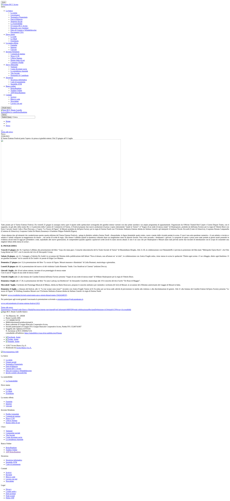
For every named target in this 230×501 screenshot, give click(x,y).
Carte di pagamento (18, 82)
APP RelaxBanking (18, 93)
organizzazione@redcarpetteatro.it (70, 299)
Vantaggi (14, 67)
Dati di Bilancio (17, 19)
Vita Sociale (15, 73)
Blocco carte (15, 99)
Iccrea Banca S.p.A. (24, 348)
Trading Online (16, 91)
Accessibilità (126, 310)
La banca (9, 11)
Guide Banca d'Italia (25, 310)
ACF (114, 310)
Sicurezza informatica (19, 80)
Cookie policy (11, 491)
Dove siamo (10, 34)
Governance (15, 15)
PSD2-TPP (10, 498)
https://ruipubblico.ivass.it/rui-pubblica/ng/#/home (43, 333)
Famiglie (14, 45)
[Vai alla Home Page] (11, 110)
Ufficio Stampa (16, 58)
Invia (3, 2)
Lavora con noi (16, 103)
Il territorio (15, 41)
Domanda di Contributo (20, 75)
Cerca (4, 115)
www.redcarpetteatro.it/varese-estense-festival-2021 (20, 303)
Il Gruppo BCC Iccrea (19, 26)
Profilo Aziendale (12, 414)
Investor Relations (12, 52)
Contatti (9, 95)
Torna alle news (7, 132)
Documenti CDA (17, 32)
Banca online (11, 86)
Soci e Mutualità (12, 65)
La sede (13, 37)
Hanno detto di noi (18, 60)
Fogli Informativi (60, 310)
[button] (115, 7)
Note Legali (10, 496)
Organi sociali (11, 362)
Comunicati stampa (18, 54)
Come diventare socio (19, 69)
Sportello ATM (16, 84)
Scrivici (13, 97)
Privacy (118, 310)
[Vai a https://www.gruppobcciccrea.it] (9, 4)
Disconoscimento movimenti (43, 310)
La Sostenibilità (16, 24)
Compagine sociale (13, 433)
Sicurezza (9, 78)
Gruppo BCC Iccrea (13, 369)
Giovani (14, 50)
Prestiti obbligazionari (80, 310)
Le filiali (14, 39)
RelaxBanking (16, 88)
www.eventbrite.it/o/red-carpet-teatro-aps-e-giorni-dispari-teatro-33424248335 (37, 295)
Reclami (92, 310)
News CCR (15, 56)
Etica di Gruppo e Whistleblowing (23, 30)
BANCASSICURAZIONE (16, 373)
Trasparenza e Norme (9, 310)
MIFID (69, 310)
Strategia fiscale (16, 21)
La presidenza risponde (19, 71)
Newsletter (15, 101)
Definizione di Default (103, 310)
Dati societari (11, 494)
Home (8, 121)
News (8, 126)
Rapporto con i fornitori (19, 28)
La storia (14, 13)
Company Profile (17, 62)
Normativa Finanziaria (19, 17)
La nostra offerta (12, 43)
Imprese (14, 47)
